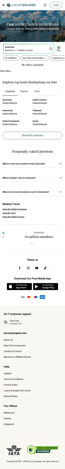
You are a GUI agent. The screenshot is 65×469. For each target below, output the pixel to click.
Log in (56, 5)
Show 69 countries (32, 135)
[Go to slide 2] (34, 243)
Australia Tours (9, 213)
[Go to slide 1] (31, 243)
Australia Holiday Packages (15, 209)
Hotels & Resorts (10, 103)
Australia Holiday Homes (13, 217)
